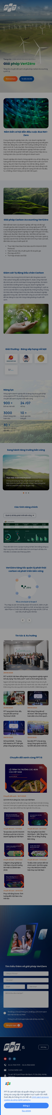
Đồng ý (26, 1105)
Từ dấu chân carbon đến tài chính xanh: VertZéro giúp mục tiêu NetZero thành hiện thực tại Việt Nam (37, 866)
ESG (24, 255)
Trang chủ (7, 59)
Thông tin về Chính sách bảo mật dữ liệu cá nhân (26, 1019)
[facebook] (10, 1059)
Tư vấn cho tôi (26, 79)
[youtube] (5, 1059)
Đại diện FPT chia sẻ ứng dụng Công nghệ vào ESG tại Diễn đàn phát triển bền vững (37, 743)
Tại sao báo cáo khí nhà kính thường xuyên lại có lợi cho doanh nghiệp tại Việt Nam (13, 834)
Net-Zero (24, 147)
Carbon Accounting (40, 69)
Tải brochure (10, 79)
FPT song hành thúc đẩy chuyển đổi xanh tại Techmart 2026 (12, 713)
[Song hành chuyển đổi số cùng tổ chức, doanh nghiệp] (11, 7)
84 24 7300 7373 (14, 1065)
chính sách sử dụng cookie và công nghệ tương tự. (26, 1098)
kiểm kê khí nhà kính (25, 229)
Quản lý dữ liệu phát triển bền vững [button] (19, 515)
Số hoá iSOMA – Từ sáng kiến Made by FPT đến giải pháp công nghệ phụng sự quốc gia (13, 743)
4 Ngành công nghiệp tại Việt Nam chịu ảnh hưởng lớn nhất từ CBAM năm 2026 (12, 866)
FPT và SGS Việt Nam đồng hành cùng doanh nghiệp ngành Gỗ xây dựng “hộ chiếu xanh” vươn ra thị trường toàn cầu (25, 677)
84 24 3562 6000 (28, 1065)
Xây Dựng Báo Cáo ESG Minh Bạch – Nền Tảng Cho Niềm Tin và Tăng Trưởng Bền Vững (37, 835)
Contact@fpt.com (15, 1070)
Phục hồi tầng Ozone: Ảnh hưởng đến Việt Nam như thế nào (13, 896)
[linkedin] (14, 1059)
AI (37, 605)
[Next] (29, 620)
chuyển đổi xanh (16, 69)
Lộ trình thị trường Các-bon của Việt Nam (19, 800)
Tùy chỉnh (26, 1110)
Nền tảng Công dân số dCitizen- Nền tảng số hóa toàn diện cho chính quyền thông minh (37, 713)
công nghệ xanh (35, 227)
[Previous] (23, 620)
